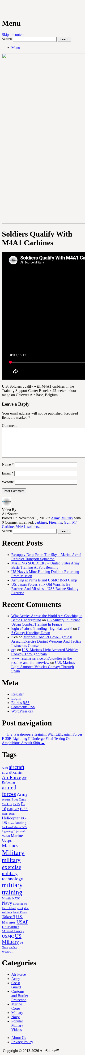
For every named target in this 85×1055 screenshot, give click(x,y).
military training (12, 888)
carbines (41, 522)
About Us (18, 1038)
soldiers (33, 527)
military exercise (11, 863)
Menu (15, 48)
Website (8, 482)
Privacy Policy (22, 1042)
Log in (16, 698)
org (13, 650)
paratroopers (20, 903)
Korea (11, 823)
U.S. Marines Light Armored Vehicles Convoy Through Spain (44, 652)
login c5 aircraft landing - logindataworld (41, 629)
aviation (6, 799)
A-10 (5, 768)
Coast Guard (16, 985)
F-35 (24, 809)
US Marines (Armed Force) (13, 929)
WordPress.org (22, 711)
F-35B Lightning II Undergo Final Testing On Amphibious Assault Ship (36, 741)
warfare (13, 947)
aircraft (16, 767)
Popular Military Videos (17, 1025)
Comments (23, 707)
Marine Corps (16, 1006)
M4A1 (21, 527)
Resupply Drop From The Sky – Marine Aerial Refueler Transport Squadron (46, 557)
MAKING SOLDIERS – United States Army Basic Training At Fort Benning (45, 565)
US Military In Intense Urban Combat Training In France (45, 622)
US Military (11, 939)
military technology (12, 876)
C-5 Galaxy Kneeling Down (46, 631)
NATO (16, 898)
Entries (20, 703)
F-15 (16, 804)
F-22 (16, 809)
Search (7, 39)
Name (8, 464)
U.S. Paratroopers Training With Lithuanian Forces (42, 734)
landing (20, 823)
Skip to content (13, 35)
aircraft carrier (12, 772)
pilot (20, 908)
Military (67, 518)
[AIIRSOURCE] (2, 9)
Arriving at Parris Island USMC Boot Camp (44, 580)
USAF (22, 921)
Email (7, 473)
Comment (9, 426)
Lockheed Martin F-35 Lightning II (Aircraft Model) (14, 831)
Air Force (11, 777)
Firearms (55, 522)
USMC (8, 936)
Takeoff (8, 916)
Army (55, 518)
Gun (67, 522)
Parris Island (9, 908)
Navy (7, 903)
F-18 (10, 809)
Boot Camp (19, 799)
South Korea (20, 912)
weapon (7, 951)
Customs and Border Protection (19, 995)
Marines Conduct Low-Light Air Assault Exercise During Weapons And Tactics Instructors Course (46, 641)
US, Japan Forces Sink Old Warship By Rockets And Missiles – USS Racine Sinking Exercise (44, 588)
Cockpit (7, 804)
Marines (10, 845)
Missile (6, 898)
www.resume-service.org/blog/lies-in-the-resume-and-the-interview (42, 660)
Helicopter (11, 818)
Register (17, 694)
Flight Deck (8, 814)
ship (26, 908)
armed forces (9, 790)
